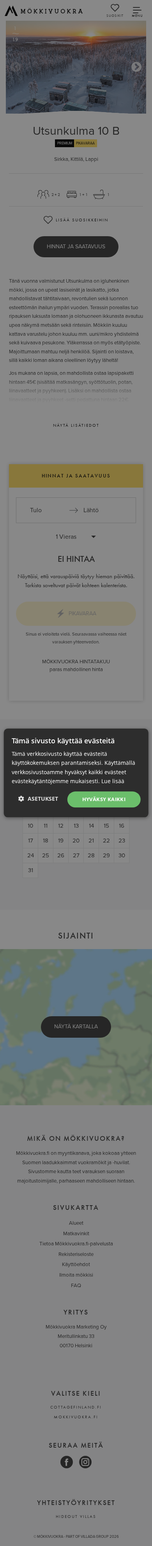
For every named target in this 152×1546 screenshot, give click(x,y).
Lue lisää (112, 781)
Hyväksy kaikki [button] (104, 799)
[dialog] (76, 773)
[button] (38, 798)
